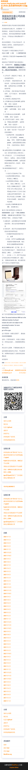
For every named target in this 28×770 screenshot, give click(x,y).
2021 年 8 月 (7, 685)
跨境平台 (6, 433)
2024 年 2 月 (7, 616)
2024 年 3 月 (7, 612)
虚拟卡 (6, 430)
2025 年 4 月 (7, 574)
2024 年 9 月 (7, 597)
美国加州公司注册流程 (8, 365)
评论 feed (6, 751)
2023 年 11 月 (7, 625)
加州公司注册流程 (15, 362)
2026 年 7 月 (7, 537)
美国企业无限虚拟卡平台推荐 (13, 466)
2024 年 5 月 (7, 606)
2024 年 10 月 (7, 593)
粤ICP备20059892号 (9, 486)
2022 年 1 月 (7, 669)
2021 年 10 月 (7, 679)
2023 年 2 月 (7, 650)
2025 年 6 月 (7, 568)
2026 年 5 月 (7, 540)
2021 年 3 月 (7, 698)
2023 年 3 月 (7, 647)
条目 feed (6, 748)
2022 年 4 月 (7, 663)
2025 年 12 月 (7, 552)
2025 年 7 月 (7, 565)
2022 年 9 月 (7, 657)
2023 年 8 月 (7, 634)
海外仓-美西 (7, 421)
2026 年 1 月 (7, 549)
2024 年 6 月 (7, 603)
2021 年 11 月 (7, 676)
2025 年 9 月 (7, 559)
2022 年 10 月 (7, 653)
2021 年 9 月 (7, 682)
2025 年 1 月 (7, 584)
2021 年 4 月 (7, 694)
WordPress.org (8, 754)
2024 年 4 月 (7, 609)
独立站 (6, 424)
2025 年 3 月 (7, 578)
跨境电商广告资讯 (9, 437)
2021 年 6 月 (7, 688)
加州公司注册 (7, 362)
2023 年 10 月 (7, 628)
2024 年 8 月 (7, 600)
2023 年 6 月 (7, 638)
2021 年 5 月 (7, 691)
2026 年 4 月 (7, 543)
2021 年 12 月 (7, 672)
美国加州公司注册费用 (18, 365)
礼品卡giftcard (8, 427)
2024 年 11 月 (7, 590)
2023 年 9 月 (7, 631)
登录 (17, 380)
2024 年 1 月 (7, 619)
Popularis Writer (14, 767)
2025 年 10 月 (7, 556)
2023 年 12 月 (7, 622)
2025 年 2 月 (7, 581)
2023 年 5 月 (7, 641)
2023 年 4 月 (7, 644)
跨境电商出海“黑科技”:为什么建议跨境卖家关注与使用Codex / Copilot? (13, 454)
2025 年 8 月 (7, 562)
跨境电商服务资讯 (7, 12)
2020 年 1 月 (7, 701)
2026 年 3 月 (7, 546)
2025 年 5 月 (7, 571)
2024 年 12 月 (7, 587)
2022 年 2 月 (7, 666)
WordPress (15, 765)
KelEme (5, 22)
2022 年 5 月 (7, 660)
